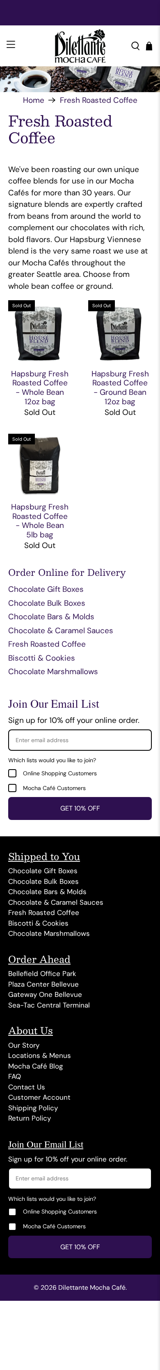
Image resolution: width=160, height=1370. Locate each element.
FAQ (14, 1076)
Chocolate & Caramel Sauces (60, 630)
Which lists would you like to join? (52, 760)
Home (33, 100)
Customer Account (39, 1097)
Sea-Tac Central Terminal (49, 1005)
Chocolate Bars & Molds (51, 616)
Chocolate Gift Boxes (46, 589)
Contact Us (26, 1086)
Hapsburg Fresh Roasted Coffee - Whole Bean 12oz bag (40, 388)
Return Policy (29, 1118)
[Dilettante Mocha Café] (80, 45)
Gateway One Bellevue (45, 994)
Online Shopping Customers (60, 773)
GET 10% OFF (80, 808)
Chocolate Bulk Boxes (46, 603)
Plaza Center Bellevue (43, 984)
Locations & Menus (39, 1055)
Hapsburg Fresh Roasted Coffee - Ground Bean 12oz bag (120, 388)
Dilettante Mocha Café (92, 1287)
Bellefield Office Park (42, 973)
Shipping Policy (33, 1107)
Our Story (23, 1045)
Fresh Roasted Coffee (98, 100)
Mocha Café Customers (54, 788)
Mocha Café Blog (35, 1066)
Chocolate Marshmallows (53, 671)
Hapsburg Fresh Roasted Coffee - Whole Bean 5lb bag (40, 521)
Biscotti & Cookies (41, 658)
